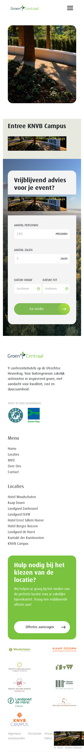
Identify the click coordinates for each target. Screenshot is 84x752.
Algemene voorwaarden (16, 736)
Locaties (13, 454)
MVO (11, 460)
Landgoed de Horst (21, 532)
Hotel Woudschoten (22, 497)
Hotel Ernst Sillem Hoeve (26, 520)
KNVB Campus (18, 544)
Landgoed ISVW (19, 514)
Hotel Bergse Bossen (23, 526)
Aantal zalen (23, 250)
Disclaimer (35, 733)
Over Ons (14, 466)
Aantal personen (26, 225)
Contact (13, 472)
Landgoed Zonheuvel (23, 509)
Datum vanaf (23, 280)
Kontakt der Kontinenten (26, 538)
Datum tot (50, 280)
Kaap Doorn (16, 503)
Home (12, 449)
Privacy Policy (49, 736)
